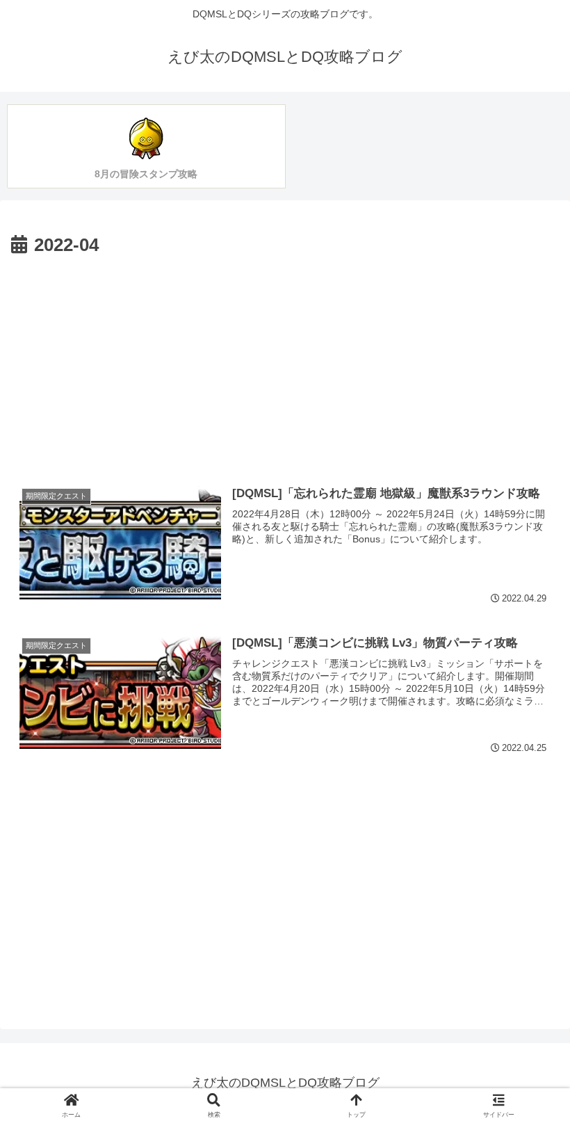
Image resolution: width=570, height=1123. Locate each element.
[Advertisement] (285, 365)
